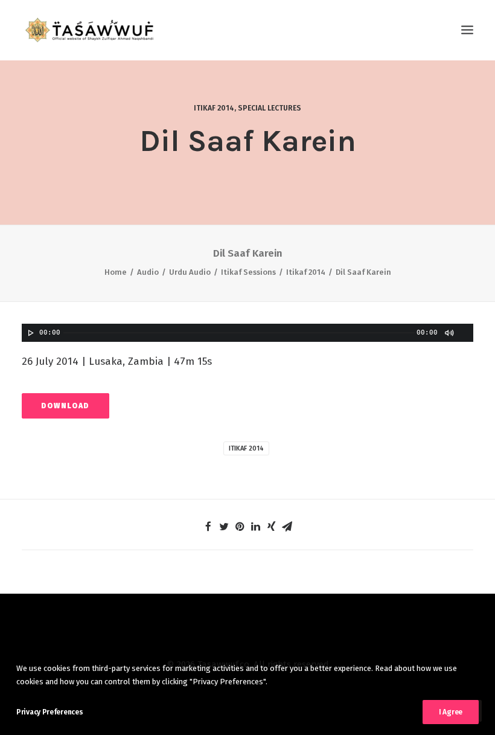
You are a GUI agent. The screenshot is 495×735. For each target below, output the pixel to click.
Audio (148, 272)
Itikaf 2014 (214, 108)
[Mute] (448, 333)
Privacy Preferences (49, 712)
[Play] (29, 333)
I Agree (450, 712)
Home (115, 272)
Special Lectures (269, 108)
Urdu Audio (190, 272)
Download (65, 406)
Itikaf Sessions (248, 272)
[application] (247, 333)
